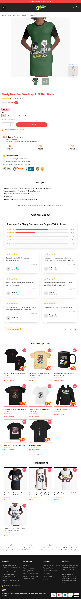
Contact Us (46, 573)
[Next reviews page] (75, 329)
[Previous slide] (5, 47)
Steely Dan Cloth (14, 15)
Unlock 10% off (4, 590)
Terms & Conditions (29, 568)
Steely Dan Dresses (28, 15)
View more (40, 455)
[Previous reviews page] (65, 329)
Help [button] (77, 596)
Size (3, 112)
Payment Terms (48, 568)
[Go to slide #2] (45, 81)
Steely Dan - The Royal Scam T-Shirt (14, 445)
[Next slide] (76, 47)
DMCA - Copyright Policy (30, 573)
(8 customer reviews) (16, 99)
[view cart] (77, 7)
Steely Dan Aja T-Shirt (35, 445)
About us (26, 565)
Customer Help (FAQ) (49, 576)
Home (4, 15)
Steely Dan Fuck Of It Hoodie (63, 409)
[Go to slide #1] (35, 81)
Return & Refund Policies (50, 571)
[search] (74, 7)
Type (3, 106)
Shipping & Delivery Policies (51, 565)
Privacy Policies (28, 571)
